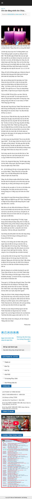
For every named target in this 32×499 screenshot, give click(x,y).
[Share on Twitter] (8, 332)
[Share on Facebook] (5, 332)
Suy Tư (3, 8)
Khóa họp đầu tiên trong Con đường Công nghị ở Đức (23, 339)
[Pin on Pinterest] (14, 332)
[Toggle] (3, 362)
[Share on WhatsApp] (2, 332)
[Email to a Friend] (11, 332)
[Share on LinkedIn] (17, 332)
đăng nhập (12, 350)
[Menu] (2, 3)
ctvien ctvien (19, 14)
